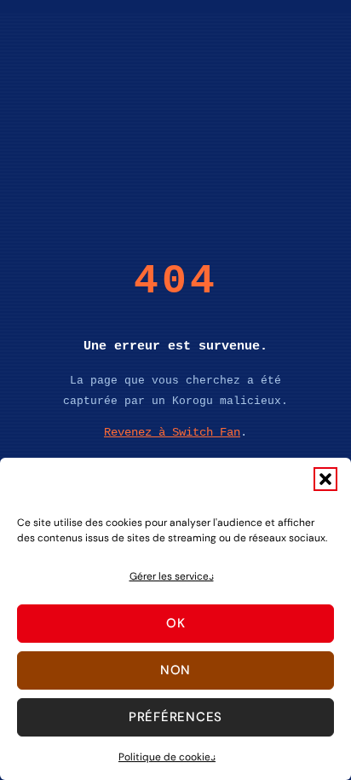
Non (175, 670)
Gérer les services (171, 576)
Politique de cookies (167, 757)
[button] (325, 479)
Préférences (175, 716)
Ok (176, 623)
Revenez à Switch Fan (172, 432)
